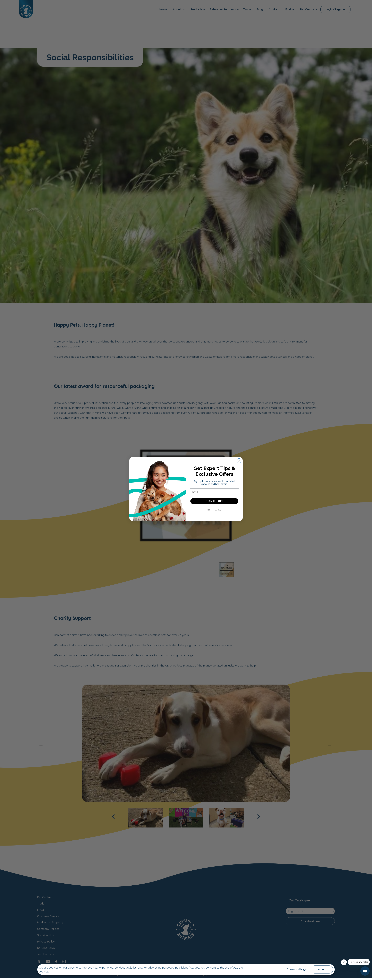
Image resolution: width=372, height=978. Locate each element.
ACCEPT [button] (322, 969)
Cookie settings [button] (296, 969)
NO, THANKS (214, 510)
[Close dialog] (239, 461)
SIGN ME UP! (214, 501)
